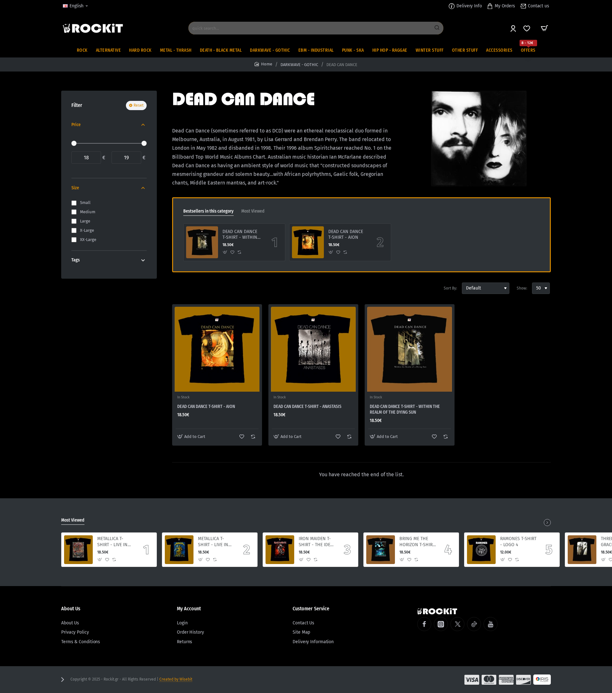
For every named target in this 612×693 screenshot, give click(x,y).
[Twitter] (457, 624)
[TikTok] (474, 624)
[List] (189, 288)
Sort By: (450, 288)
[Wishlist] (527, 28)
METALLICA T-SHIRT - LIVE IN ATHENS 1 (213, 542)
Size (75, 188)
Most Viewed (253, 211)
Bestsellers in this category (208, 211)
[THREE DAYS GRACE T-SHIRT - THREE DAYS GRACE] (582, 549)
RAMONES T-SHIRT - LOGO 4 (518, 541)
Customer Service (311, 609)
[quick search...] (437, 28)
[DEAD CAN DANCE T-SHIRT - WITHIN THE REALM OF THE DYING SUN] (202, 242)
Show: (522, 288)
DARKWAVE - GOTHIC (299, 64)
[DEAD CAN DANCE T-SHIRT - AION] (308, 242)
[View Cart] (544, 28)
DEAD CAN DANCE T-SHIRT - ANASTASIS (307, 406)
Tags (75, 260)
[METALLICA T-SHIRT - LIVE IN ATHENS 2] (78, 549)
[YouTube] (491, 624)
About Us (70, 609)
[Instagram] (441, 624)
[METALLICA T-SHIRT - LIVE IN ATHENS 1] (179, 549)
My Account (189, 609)
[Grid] (177, 288)
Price (76, 124)
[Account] (514, 28)
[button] (225, 252)
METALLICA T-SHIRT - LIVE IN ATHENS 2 (112, 542)
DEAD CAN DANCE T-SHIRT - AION (345, 234)
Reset (138, 105)
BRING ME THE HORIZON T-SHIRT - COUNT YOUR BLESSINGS (417, 542)
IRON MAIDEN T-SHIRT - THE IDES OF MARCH (316, 542)
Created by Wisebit (175, 679)
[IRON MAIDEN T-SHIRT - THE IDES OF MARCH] (280, 549)
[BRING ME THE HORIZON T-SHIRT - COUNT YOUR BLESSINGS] (380, 549)
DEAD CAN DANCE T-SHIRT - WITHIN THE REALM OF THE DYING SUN (241, 235)
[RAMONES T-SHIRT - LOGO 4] (481, 549)
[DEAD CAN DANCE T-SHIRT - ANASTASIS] (313, 349)
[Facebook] (424, 624)
